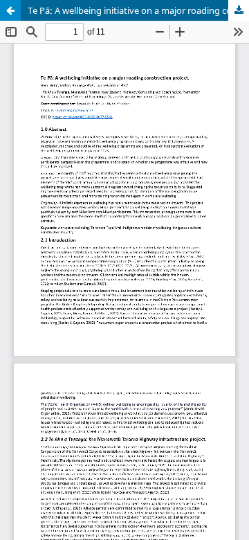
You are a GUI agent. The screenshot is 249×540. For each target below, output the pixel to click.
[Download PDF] (238, 10)
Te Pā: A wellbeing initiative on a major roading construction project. (138, 10)
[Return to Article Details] (10, 10)
